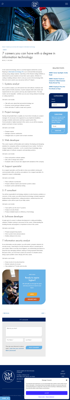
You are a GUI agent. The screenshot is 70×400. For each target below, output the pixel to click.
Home (3, 46)
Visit (63, 376)
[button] (66, 380)
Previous (6, 313)
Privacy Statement (50, 396)
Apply (32, 294)
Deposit (62, 374)
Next (43, 313)
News (53, 99)
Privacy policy (41, 396)
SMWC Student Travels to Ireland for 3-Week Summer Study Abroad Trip (57, 81)
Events (53, 101)
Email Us (19, 381)
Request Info (32, 299)
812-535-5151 (20, 379)
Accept (47, 393)
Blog (3, 60)
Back (4, 50)
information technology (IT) (16, 71)
